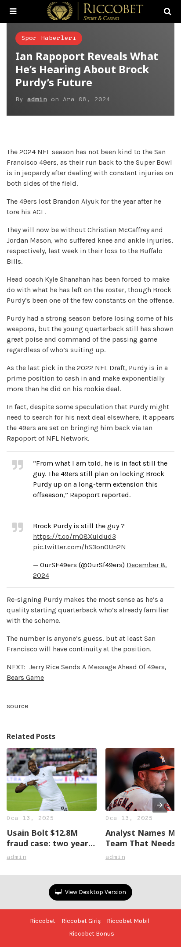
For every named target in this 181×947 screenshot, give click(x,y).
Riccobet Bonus (91, 933)
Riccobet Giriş (81, 921)
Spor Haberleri (48, 38)
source (17, 706)
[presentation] (159, 805)
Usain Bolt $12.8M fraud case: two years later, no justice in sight (50, 837)
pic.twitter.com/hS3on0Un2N (79, 547)
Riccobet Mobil (128, 921)
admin (37, 99)
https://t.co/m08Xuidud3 (74, 536)
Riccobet (42, 921)
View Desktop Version (95, 892)
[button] (13, 11)
